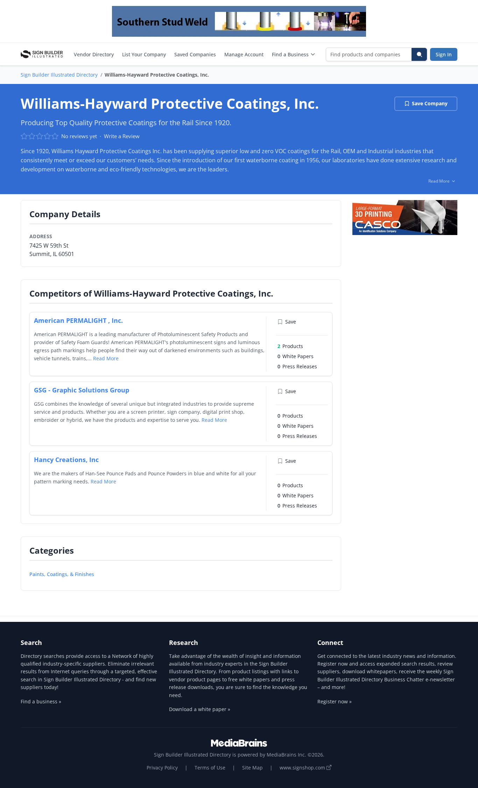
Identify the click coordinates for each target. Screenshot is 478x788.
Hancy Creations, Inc (66, 459)
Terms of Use (210, 767)
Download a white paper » (199, 709)
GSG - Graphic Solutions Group (81, 390)
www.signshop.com (303, 767)
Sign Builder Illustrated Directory (59, 74)
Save (290, 321)
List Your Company (144, 54)
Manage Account (243, 54)
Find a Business (290, 54)
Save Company (430, 103)
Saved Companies (195, 54)
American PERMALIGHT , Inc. (78, 320)
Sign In (444, 54)
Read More (106, 358)
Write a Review (122, 136)
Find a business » (41, 701)
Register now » (334, 701)
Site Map (252, 767)
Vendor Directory (94, 54)
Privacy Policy (162, 767)
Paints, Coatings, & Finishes (61, 574)
